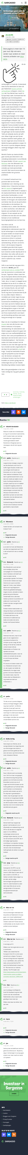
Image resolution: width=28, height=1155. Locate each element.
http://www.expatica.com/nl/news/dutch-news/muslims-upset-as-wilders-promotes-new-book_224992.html (14, 974)
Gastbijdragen (7, 1125)
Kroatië (3, 324)
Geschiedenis (6, 1110)
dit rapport (7, 188)
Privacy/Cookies (7, 1119)
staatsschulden (17, 395)
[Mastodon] (4, 1135)
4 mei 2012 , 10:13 (8, 460)
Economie (14, 39)
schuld (20, 349)
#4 (19, 768)
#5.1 (18, 985)
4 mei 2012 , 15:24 (8, 1021)
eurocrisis (16, 392)
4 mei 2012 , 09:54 (8, 741)
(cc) (18, 28)
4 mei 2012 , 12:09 (8, 633)
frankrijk (21, 392)
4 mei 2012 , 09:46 (8, 699)
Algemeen (8, 39)
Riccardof (14, 28)
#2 (19, 542)
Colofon (5, 1113)
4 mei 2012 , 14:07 (8, 941)
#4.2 (18, 863)
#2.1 (21, 562)
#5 (23, 939)
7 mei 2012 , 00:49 (8, 1046)
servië (19, 394)
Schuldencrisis (20, 39)
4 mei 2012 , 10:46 (8, 564)
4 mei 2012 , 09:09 (8, 524)
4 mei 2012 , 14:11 (8, 987)
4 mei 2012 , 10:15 (8, 544)
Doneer (14, 1093)
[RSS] (14, 1135)
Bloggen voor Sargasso (9, 1116)
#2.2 (19, 630)
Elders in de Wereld (14, 41)
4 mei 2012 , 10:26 (8, 770)
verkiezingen (16, 397)
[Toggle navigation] (26, 2)
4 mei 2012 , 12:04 (8, 865)
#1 (19, 458)
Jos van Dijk (9, 35)
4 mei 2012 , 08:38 (8, 429)
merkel (15, 394)
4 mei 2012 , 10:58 (8, 820)
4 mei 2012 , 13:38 (8, 910)
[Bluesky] (9, 1135)
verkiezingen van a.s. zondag (10, 270)
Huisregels (6, 1122)
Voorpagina (14, 7)
